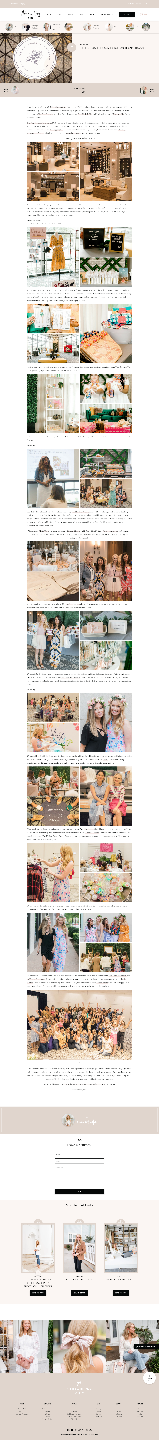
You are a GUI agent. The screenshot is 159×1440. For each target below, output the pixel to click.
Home (60, 14)
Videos (138, 4)
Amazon (22, 1411)
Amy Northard (75, 534)
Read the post (38, 1293)
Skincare (119, 1411)
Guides (139, 1409)
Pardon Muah (102, 983)
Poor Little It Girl (85, 114)
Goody (80, 604)
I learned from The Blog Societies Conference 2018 (84, 1084)
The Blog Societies (58, 107)
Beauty (71, 14)
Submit (79, 1191)
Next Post (152, 90)
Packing (140, 1411)
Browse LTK (22, 1409)
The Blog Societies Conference (39, 123)
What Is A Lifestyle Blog (121, 1279)
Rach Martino (101, 534)
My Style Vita (118, 114)
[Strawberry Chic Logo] (31, 14)
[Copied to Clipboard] (86, 92)
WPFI (96, 1434)
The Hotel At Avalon (80, 512)
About (47, 1414)
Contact (47, 1417)
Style (49, 14)
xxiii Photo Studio (73, 133)
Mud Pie (69, 604)
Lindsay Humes (73, 531)
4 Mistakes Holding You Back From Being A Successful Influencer (38, 1283)
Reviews (74, 1411)
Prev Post (6, 90)
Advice (98, 1411)
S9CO (91, 1434)
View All (74, 1419)
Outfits (131, 4)
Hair (119, 1409)
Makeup (119, 1414)
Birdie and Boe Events (117, 976)
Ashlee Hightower (110, 531)
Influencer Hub (107, 14)
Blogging (84, 44)
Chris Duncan (37, 534)
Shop (146, 14)
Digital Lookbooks (74, 1417)
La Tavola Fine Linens (36, 979)
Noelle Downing (118, 534)
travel (92, 14)
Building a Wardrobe (74, 1414)
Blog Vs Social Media (79, 1279)
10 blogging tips (56, 130)
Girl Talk (99, 1414)
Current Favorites (22, 1414)
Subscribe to (16, 4)
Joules (105, 759)
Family (98, 1409)
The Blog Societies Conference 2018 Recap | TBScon (112, 48)
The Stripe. (89, 829)
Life (81, 14)
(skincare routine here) (70, 677)
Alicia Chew (44, 531)
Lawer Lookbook (92, 833)
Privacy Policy (47, 1419)
